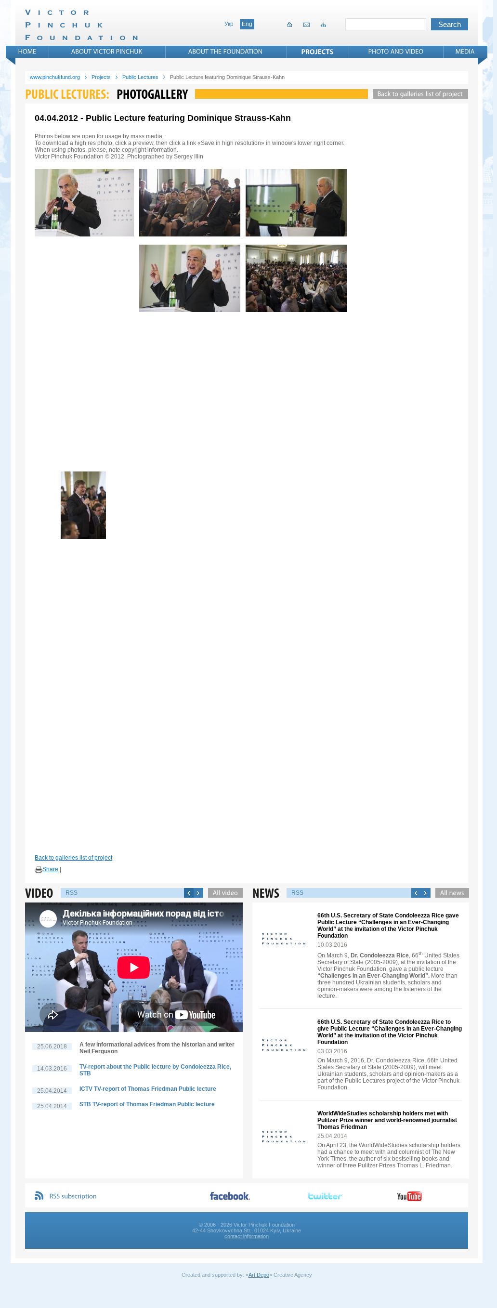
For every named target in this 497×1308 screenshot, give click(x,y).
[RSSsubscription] (73, 1196)
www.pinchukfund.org (55, 77)
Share (50, 869)
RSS (71, 892)
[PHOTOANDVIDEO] (396, 51)
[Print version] (38, 870)
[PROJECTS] (317, 51)
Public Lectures (140, 77)
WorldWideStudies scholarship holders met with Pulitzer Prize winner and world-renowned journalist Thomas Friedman (387, 1120)
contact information (246, 1236)
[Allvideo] (223, 893)
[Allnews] (450, 893)
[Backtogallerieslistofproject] (418, 94)
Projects (101, 77)
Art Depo (258, 1275)
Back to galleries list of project (73, 857)
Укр (229, 24)
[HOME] (27, 51)
